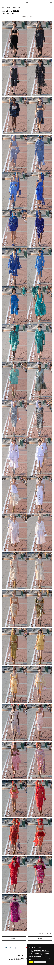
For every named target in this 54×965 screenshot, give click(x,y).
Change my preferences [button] (39, 962)
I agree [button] (31, 962)
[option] (8, 947)
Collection (23, 16)
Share (40, 933)
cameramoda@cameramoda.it (15, 959)
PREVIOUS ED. (14, 938)
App (24, 959)
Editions (31, 16)
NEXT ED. (40, 938)
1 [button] (25, 952)
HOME (3, 7)
